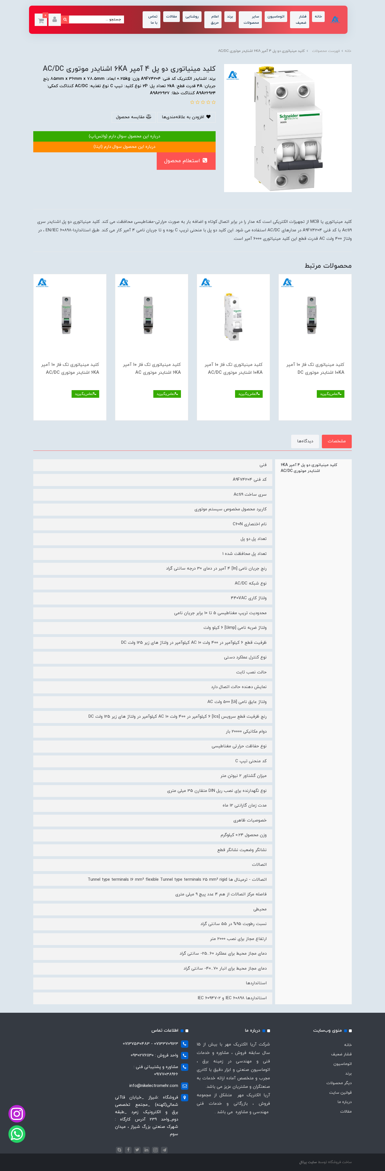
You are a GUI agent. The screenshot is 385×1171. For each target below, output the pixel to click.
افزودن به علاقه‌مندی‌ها (183, 117)
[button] (54, 20)
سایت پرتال (308, 1162)
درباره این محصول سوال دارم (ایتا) (124, 147)
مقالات (171, 16)
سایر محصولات (251, 19)
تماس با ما (153, 19)
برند (230, 16)
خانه (318, 16)
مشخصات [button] (337, 441)
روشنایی (192, 16)
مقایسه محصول (131, 117)
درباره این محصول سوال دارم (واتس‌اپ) (124, 136)
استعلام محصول (183, 161)
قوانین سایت (340, 1092)
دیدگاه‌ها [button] (305, 441)
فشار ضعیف (301, 19)
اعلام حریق (215, 19)
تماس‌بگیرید (329, 394)
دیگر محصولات (339, 1083)
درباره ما (345, 1102)
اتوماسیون (275, 16)
